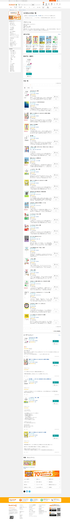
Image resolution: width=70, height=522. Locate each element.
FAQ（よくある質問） (32, 511)
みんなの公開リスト (13, 42)
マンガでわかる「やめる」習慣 (35, 214)
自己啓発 (37, 93)
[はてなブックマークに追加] (30, 492)
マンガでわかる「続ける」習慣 (35, 225)
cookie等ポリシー (41, 512)
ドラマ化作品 (12, 28)
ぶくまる (11, 46)
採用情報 (40, 508)
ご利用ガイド (59, 7)
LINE (20, 512)
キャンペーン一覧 (12, 41)
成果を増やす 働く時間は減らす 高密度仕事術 (38, 191)
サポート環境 (31, 510)
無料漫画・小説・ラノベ (23, 507)
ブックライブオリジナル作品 (14, 36)
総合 (11, 7)
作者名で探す (12, 67)
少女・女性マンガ (20, 7)
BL (24, 7)
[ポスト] (24, 491)
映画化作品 (11, 29)
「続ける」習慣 (32, 269)
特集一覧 (11, 39)
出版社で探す (12, 69)
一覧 (59, 34)
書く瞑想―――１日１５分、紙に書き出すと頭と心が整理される (40, 378)
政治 (35, 306)
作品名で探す (12, 66)
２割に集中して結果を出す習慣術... (48, 46)
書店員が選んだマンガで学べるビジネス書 (29, 468)
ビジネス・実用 (13, 56)
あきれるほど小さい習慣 (33, 15)
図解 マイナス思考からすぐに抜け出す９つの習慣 (38, 180)
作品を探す (30, 507)
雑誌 (11, 58)
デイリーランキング (13, 25)
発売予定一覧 (12, 22)
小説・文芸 (38, 7)
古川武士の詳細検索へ (57, 331)
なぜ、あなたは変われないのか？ (36, 236)
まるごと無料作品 (12, 31)
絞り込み (19, 4)
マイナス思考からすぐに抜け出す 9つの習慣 (37, 314)
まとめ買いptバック (13, 33)
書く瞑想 (39, 15)
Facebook (21, 518)
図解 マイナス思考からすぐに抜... (29, 46)
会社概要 (40, 506)
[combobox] (26, 5)
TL (29, 7)
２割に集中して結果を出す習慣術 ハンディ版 (38, 202)
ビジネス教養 (38, 160)
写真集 (12, 59)
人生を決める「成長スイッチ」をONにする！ (38, 303)
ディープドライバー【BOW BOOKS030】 (37, 102)
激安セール (11, 32)
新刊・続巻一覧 (12, 24)
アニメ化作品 (12, 27)
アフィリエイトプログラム (33, 516)
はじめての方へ (55, 7)
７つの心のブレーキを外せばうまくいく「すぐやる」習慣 (40, 292)
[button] (29, 51)
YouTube (21, 517)
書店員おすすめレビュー (13, 43)
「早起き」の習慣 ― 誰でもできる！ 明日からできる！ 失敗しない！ (42, 146)
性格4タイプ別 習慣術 (35, 46)
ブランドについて (41, 507)
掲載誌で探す (12, 68)
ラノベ (34, 7)
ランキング (21, 509)
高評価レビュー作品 (13, 44)
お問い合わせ (31, 513)
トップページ (22, 506)
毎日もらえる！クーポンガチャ (14, 35)
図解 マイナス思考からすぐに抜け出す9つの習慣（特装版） (40, 113)
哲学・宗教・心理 (37, 239)
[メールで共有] (27, 491)
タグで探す (11, 64)
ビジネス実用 (43, 7)
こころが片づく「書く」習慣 (35, 169)
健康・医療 (39, 149)
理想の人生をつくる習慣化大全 (41, 46)
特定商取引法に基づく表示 (43, 511)
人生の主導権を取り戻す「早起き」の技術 (37, 247)
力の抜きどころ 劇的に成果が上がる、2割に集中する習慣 (40, 281)
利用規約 (40, 509)
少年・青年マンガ (15, 7)
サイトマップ (41, 513)
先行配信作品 (12, 38)
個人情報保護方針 (41, 510)
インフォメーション (32, 512)
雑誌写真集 (48, 7)
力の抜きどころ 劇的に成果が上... (55, 46)
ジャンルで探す (12, 63)
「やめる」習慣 (32, 258)
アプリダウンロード (32, 508)
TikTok (21, 516)
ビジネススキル (38, 194)
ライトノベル (13, 54)
